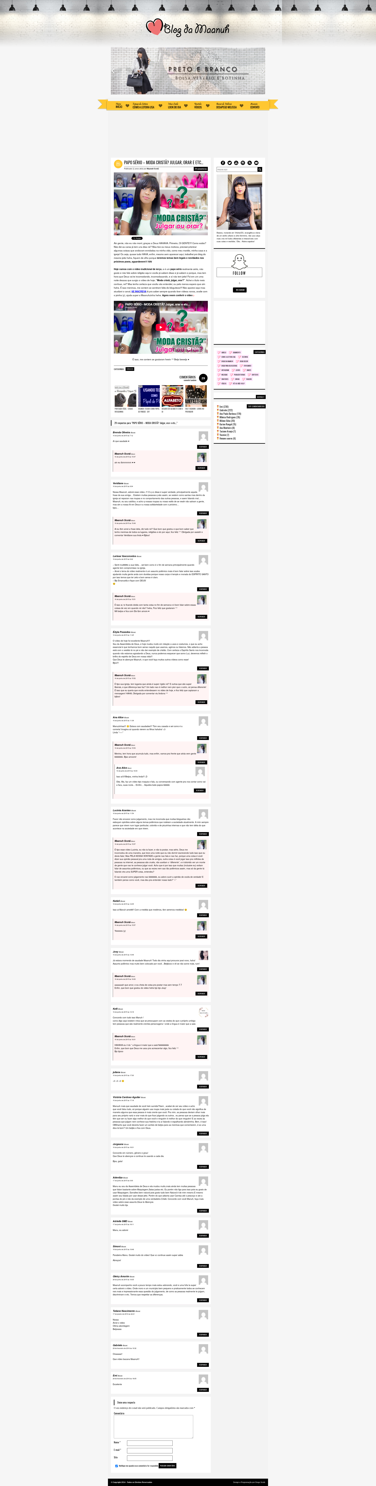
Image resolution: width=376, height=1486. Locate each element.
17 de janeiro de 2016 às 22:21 (124, 1314)
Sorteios (255, 375)
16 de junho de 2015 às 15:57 (125, 844)
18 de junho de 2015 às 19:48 (123, 1249)
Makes (249, 370)
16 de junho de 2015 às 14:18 (123, 1012)
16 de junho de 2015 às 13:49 (123, 954)
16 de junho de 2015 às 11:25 (123, 635)
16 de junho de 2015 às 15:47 (125, 456)
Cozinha (245, 357)
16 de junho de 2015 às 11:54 (123, 813)
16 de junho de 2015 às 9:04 (123, 486)
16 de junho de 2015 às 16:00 (125, 979)
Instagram (240, 289)
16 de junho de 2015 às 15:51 (125, 599)
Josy (115, 951)
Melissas (224, 375)
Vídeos (130, 369)
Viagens (249, 379)
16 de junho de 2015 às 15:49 (125, 523)
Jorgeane (118, 1144)
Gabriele (117, 1345)
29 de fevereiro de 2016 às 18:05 (124, 1378)
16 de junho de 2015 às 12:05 (123, 904)
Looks (238, 370)
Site (116, 1457)
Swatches (224, 379)
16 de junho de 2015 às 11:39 (123, 720)
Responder (203, 447)
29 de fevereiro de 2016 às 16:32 (124, 1348)
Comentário (119, 1413)
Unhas (237, 379)
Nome (117, 1442)
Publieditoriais (239, 375)
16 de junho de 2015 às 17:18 (123, 1100)
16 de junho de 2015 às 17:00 (123, 1075)
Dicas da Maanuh (227, 361)
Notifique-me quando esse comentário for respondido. (139, 1465)
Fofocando (247, 366)
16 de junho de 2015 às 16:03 (126, 771)
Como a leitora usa (228, 357)
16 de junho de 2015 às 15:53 (125, 748)
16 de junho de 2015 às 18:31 (123, 1147)
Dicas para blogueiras (229, 366)
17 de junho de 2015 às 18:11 (123, 1224)
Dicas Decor (244, 361)
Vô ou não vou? (239, 383)
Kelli (115, 1008)
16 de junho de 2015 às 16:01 (125, 1039)
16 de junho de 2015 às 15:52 (125, 678)
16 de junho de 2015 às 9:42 (123, 559)
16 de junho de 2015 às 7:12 (123, 435)
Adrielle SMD (120, 1221)
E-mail (117, 1450)
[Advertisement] (188, 135)
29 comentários (201, 168)
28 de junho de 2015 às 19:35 (123, 1279)
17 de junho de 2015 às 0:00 (123, 1180)
